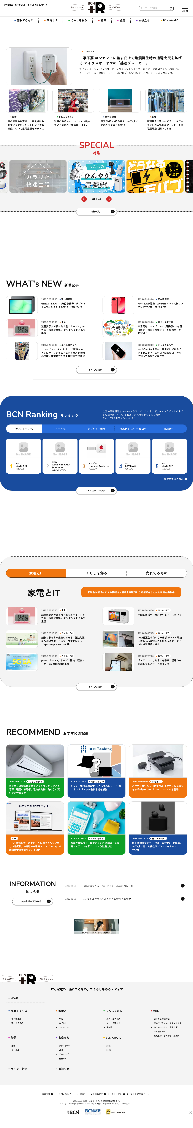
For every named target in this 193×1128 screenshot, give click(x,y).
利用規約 (81, 1093)
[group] (38, 176)
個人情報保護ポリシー (140, 1093)
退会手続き (116, 1093)
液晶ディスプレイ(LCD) (133, 428)
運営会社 (46, 1093)
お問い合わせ (65, 1093)
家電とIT (36, 573)
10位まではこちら (173, 479)
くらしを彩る (96, 573)
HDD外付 (169, 428)
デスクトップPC (24, 428)
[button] (84, 199)
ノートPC (60, 428)
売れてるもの (157, 573)
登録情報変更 (96, 1093)
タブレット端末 (96, 428)
